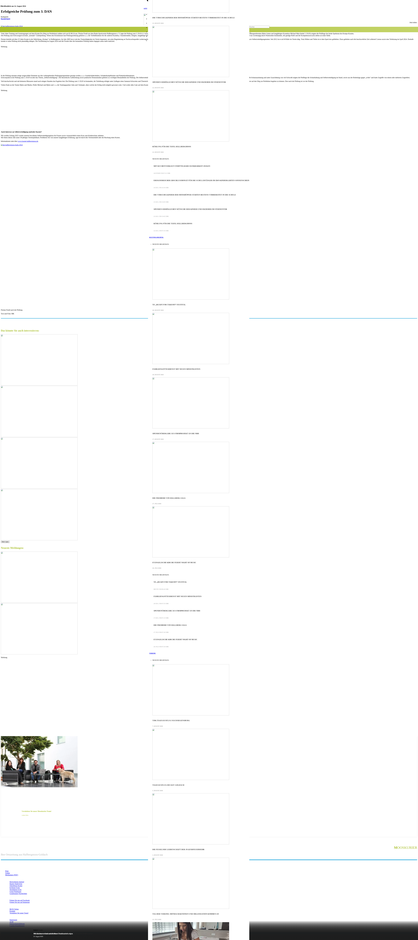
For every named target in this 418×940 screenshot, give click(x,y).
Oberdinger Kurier (16, 886)
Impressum (13, 920)
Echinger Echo (15, 888)
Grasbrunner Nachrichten (18, 893)
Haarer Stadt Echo (16, 884)
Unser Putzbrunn (15, 892)
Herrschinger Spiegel (17, 882)
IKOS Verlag (14, 909)
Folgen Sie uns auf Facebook (20, 900)
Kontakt (12, 911)
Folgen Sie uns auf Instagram (20, 902)
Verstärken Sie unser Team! (19, 913)
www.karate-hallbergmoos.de (28, 141)
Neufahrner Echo (15, 890)
